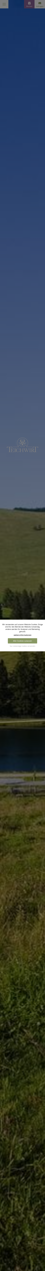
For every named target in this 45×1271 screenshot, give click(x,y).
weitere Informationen (22, 635)
